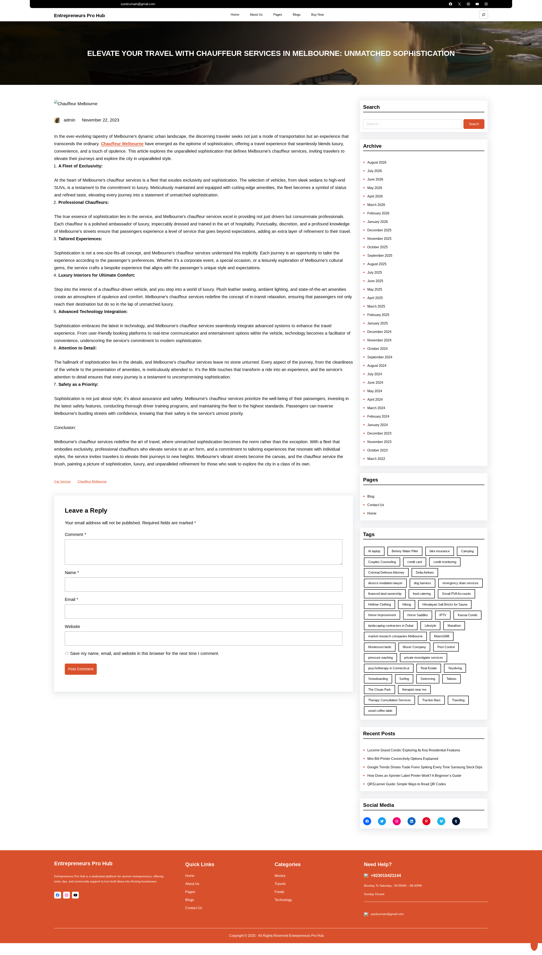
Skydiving (455, 668)
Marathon (454, 625)
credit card (414, 562)
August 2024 (376, 365)
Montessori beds (379, 647)
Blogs (189, 900)
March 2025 (376, 306)
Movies (280, 876)
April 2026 (375, 196)
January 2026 (377, 222)
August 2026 (376, 162)
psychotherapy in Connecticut (388, 668)
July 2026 (374, 171)
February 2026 (378, 213)
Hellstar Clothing (379, 604)
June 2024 (375, 382)
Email (71, 599)
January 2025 (377, 323)
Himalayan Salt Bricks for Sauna (444, 604)
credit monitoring (444, 562)
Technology (283, 900)
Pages (190, 892)
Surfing (404, 678)
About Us (192, 884)
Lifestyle (430, 625)
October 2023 (377, 450)
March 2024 (376, 408)
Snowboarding (378, 678)
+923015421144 (386, 875)
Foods (279, 892)
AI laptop (374, 551)
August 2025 (376, 264)
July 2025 (374, 272)
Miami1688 (441, 636)
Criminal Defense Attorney (386, 572)
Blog (370, 496)
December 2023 (379, 433)
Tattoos (451, 678)
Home (371, 513)
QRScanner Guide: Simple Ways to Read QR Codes (406, 784)
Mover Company (414, 647)
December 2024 (379, 332)
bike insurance (440, 551)
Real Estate (429, 668)
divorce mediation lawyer (385, 583)
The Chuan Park (379, 689)
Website (72, 626)
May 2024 (374, 391)
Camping (467, 551)
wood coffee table (380, 710)
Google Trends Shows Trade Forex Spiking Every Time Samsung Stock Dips (424, 767)
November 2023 (379, 442)
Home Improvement (382, 615)
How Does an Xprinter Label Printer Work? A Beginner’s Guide (414, 775)
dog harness (422, 583)
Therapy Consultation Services (389, 700)
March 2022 (376, 459)
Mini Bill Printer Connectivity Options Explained (402, 758)
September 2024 (379, 357)
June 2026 (375, 179)
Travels (280, 884)
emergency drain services (460, 583)
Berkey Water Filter (405, 551)
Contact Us (375, 505)
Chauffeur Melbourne (91, 481)
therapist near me (414, 689)
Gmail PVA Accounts (456, 593)
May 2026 (374, 188)
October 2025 (377, 247)
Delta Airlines (425, 572)
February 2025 (378, 315)
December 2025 (379, 230)
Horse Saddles (417, 615)
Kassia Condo (467, 615)
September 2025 (379, 255)
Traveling (458, 700)
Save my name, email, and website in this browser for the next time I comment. (144, 653)
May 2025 (374, 289)
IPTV (442, 615)
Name (72, 572)
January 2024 (377, 425)
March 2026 (376, 205)
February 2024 (378, 416)
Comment (75, 534)
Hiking (406, 604)
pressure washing (380, 657)
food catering (422, 593)
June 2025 (375, 281)
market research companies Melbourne (395, 636)
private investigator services (423, 657)
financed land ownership (384, 593)
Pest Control (446, 647)
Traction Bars (431, 700)
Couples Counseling (382, 562)
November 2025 (379, 238)
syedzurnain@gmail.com (138, 4)
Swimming (427, 678)
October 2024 (377, 349)
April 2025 (375, 298)
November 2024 (379, 340)
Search (474, 124)
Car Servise (62, 481)
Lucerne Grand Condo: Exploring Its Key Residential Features (413, 750)
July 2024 (374, 374)
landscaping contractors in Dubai (390, 625)
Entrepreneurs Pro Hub (79, 15)
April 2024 (375, 399)
